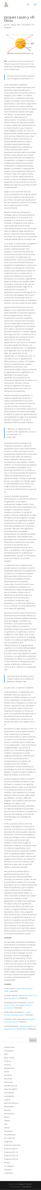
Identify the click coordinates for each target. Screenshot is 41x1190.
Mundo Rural (9, 1114)
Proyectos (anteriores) (12, 1145)
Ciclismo (7, 1065)
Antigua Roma (9, 1047)
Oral (5, 1124)
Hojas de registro (10, 1089)
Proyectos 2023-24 (11, 1159)
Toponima (8, 1170)
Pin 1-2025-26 (9, 1138)
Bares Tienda (9, 1058)
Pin (8, 25)
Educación (8, 1079)
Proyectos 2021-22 (11, 1152)
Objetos (7, 1120)
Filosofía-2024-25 (10, 1086)
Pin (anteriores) (10, 1135)
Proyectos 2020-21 (11, 1149)
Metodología (9, 1106)
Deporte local (9, 1068)
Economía (8, 1075)
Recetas (7, 1162)
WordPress (27, 1187)
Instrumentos (9, 1093)
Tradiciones (8, 1173)
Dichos (6, 1072)
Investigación (9, 1096)
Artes (6, 1054)
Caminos (7, 1061)
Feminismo (8, 1082)
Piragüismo (8, 1141)
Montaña (7, 1110)
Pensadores (26, 25)
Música (7, 1117)
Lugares (7, 1100)
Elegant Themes (25, 1184)
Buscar (33, 1040)
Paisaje (6, 1128)
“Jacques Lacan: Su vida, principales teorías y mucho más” (19, 1005)
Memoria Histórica (11, 1103)
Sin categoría (9, 1166)
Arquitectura (9, 1051)
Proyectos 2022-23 (11, 1155)
